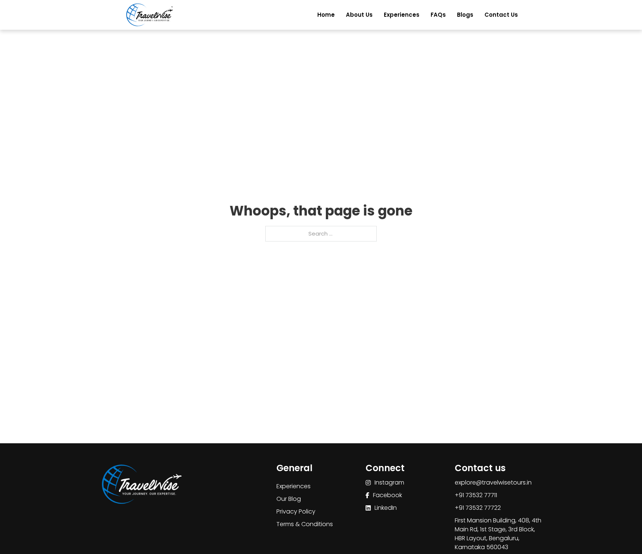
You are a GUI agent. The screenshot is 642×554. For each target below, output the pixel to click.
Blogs (465, 15)
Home (326, 15)
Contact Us (501, 15)
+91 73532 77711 (476, 495)
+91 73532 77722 (478, 507)
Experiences (401, 15)
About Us (359, 15)
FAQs (438, 15)
